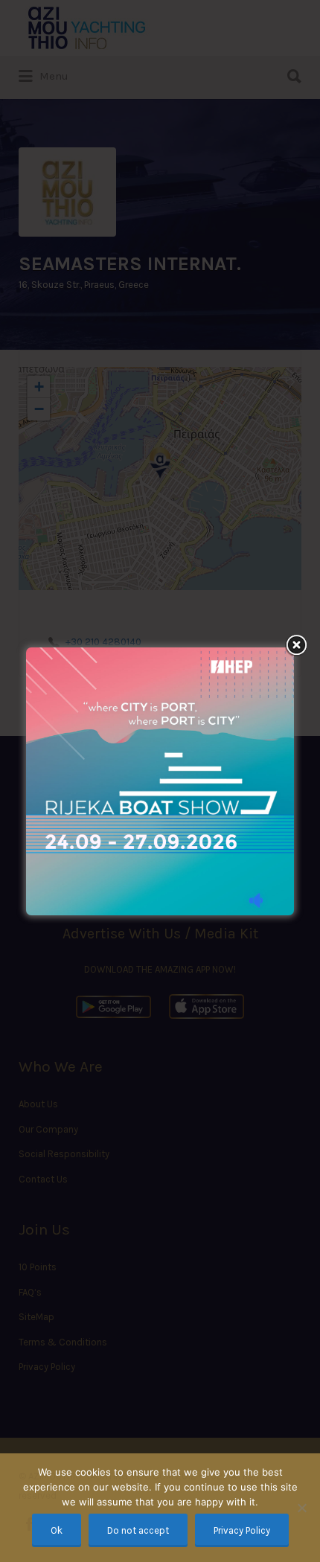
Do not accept (138, 1530)
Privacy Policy (242, 1530)
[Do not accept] (301, 1507)
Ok (57, 1530)
